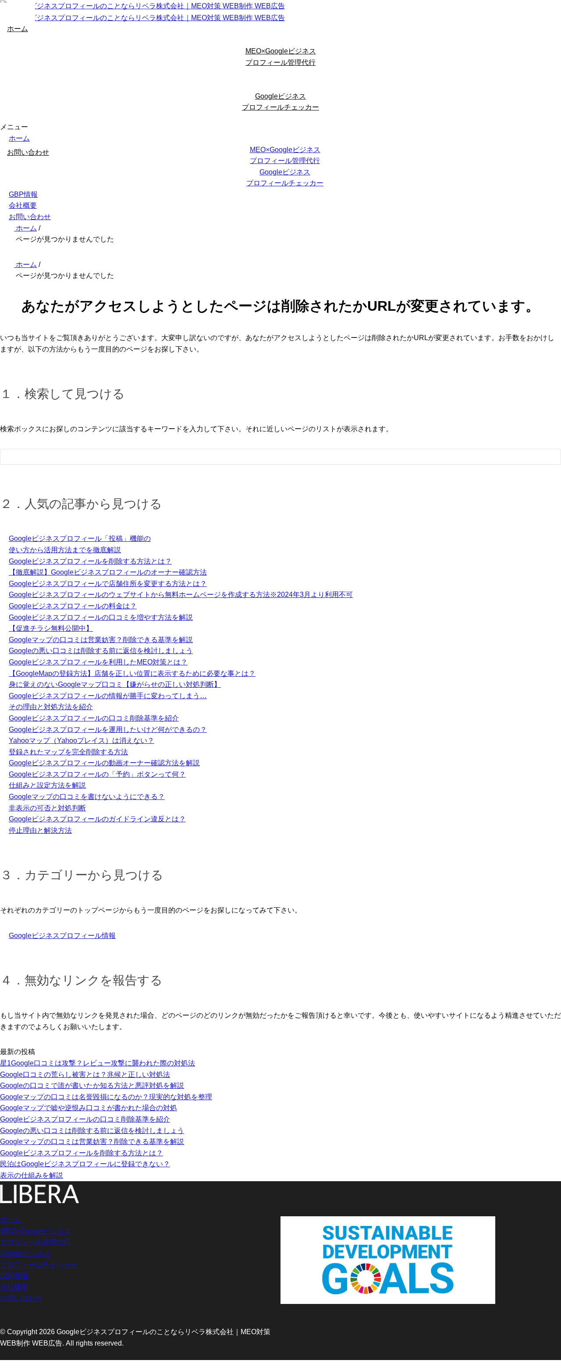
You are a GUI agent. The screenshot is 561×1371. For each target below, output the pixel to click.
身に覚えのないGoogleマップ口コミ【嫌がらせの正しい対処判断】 (115, 684)
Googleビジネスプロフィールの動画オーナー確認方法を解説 (104, 763)
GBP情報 (23, 194)
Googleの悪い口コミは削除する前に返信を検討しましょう (101, 650)
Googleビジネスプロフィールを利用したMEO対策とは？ (98, 662)
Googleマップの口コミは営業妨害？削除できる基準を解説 (101, 639)
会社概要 (23, 205)
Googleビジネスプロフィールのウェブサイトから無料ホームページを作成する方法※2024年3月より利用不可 (181, 594)
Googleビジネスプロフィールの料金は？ (73, 606)
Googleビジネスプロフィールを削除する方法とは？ (90, 561)
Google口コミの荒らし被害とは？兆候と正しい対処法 (85, 1074)
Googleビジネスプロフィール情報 (62, 935)
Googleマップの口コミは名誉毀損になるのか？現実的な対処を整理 (106, 1097)
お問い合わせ (28, 152)
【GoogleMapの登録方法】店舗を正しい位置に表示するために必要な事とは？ (132, 673)
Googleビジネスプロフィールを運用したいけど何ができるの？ (108, 729)
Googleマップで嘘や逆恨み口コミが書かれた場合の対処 (88, 1108)
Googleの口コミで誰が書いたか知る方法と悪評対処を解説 (92, 1085)
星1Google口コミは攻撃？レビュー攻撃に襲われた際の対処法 (97, 1063)
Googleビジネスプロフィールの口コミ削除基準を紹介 (94, 718)
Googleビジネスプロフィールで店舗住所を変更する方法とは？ (108, 583)
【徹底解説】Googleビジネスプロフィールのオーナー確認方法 (108, 572)
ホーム (17, 28)
